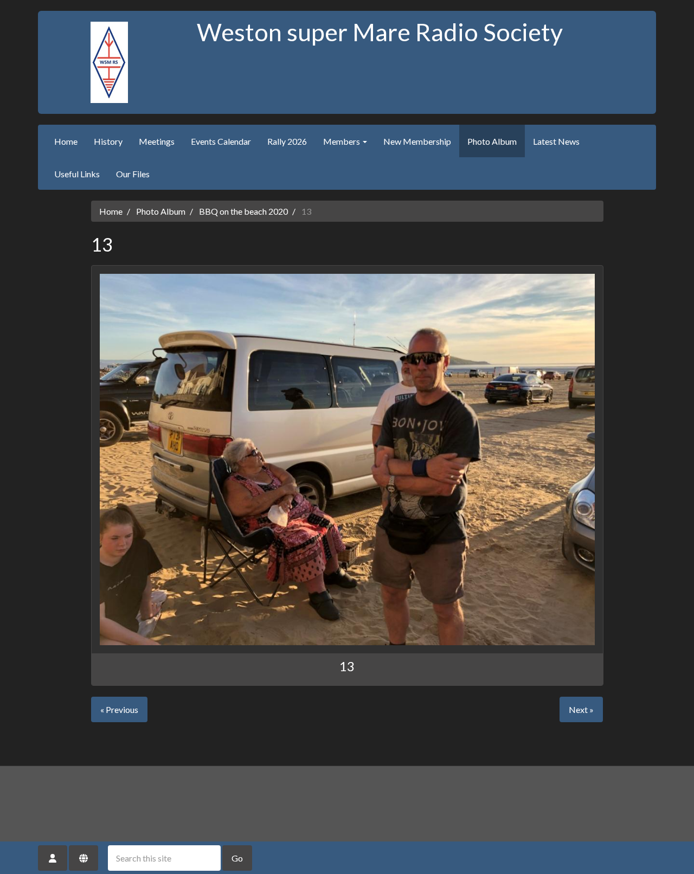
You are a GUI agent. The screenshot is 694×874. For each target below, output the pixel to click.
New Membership (417, 141)
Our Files (133, 174)
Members (342, 141)
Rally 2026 (287, 141)
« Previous (119, 709)
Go (237, 858)
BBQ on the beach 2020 (243, 211)
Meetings (157, 141)
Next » (581, 709)
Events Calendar (221, 141)
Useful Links (77, 174)
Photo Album (492, 141)
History (108, 141)
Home (66, 141)
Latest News (556, 141)
